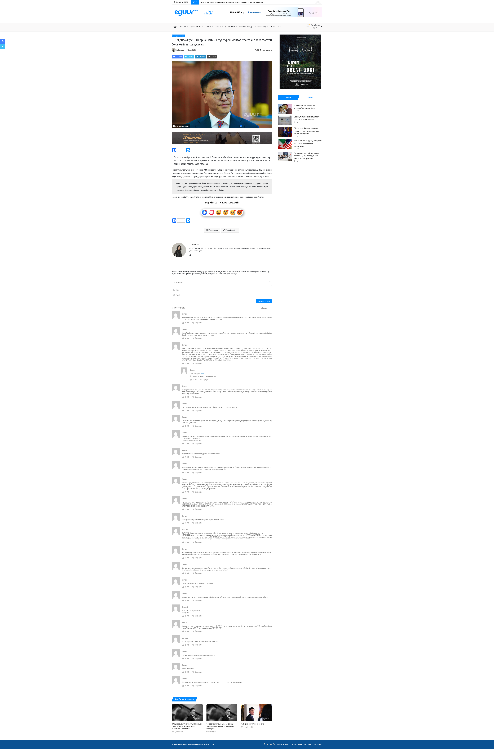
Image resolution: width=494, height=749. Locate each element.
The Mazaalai (275, 27)
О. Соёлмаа (180, 50)
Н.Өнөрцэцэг (212, 230)
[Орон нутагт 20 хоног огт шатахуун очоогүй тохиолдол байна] (285, 120)
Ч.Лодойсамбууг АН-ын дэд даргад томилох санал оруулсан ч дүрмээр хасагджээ (220, 726)
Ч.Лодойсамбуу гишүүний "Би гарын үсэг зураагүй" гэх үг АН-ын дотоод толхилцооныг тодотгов (187, 726)
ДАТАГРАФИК (230, 27)
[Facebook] (2, 41)
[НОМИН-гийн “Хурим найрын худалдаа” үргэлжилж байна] (285, 109)
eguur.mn (211, 744)
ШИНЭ (288, 97)
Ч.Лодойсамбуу (230, 230)
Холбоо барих (297, 744)
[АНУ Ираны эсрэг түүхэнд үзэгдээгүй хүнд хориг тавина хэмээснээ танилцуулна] (285, 144)
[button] (272, 12)
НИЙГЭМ (218, 27)
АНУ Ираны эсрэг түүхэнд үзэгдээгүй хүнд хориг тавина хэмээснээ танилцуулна (228, 2)
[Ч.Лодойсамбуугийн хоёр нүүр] (256, 712)
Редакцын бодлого (283, 744)
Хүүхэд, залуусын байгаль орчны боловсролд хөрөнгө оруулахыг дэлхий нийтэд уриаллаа (306, 155)
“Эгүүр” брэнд (260, 27)
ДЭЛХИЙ (208, 27)
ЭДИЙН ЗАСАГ (195, 27)
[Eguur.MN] (194, 13)
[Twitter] (2, 46)
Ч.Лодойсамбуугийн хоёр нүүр (252, 724)
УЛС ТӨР (183, 27)
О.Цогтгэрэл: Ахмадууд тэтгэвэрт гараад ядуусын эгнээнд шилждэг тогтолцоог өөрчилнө (307, 131)
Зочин (202, 374)
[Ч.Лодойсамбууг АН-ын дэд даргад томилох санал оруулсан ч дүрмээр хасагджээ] (221, 712)
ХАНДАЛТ (310, 97)
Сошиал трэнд (245, 27)
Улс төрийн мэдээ (179, 36)
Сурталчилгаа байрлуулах (313, 744)
